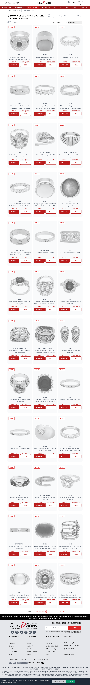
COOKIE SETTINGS (42, 659)
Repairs (74, 7)
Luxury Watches (19, 7)
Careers (11, 646)
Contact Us (68, 637)
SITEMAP (32, 659)
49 (55, 611)
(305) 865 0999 (69, 649)
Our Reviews (13, 652)
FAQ (10, 654)
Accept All (70, 681)
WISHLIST (14, 65)
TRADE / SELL (84, 7)
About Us (12, 643)
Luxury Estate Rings (28, 10)
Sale (67, 7)
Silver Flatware (45, 7)
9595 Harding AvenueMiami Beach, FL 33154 (71, 644)
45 (43, 611)
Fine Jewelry (32, 7)
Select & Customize (59, 681)
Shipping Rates (50, 652)
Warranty (49, 643)
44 (40, 611)
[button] (49, 15)
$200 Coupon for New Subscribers (66, 623)
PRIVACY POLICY (13, 659)
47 (49, 611)
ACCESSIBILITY (24, 659)
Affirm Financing (51, 649)
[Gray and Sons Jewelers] (44, 3)
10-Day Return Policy (52, 646)
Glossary (48, 654)
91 (61, 611)
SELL (25, 65)
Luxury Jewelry (17, 10)
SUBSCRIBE (74, 628)
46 (46, 611)
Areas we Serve (69, 654)
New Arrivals (6, 7)
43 (37, 611)
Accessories (58, 7)
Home (9, 10)
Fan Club (11, 649)
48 (52, 611)
